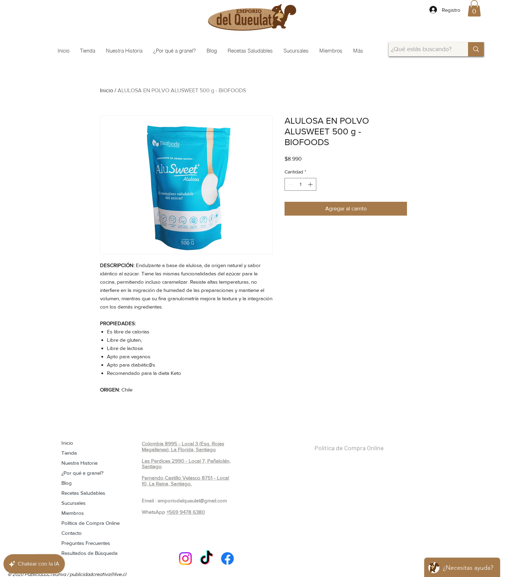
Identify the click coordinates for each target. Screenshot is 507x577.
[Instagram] (185, 558)
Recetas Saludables (83, 493)
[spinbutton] (300, 184)
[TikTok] (206, 558)
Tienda (69, 453)
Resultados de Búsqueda (89, 553)
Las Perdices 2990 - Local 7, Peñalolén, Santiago (186, 464)
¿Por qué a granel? (82, 473)
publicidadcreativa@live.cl (98, 574)
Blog (66, 483)
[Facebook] (227, 558)
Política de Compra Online (90, 523)
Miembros (72, 513)
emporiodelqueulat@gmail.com (192, 500)
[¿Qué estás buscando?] (476, 49)
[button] (474, 8)
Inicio (106, 90)
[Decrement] (290, 184)
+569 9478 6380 (186, 512)
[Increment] (311, 184)
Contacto (71, 533)
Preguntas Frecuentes (85, 543)
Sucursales (73, 503)
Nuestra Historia (79, 463)
